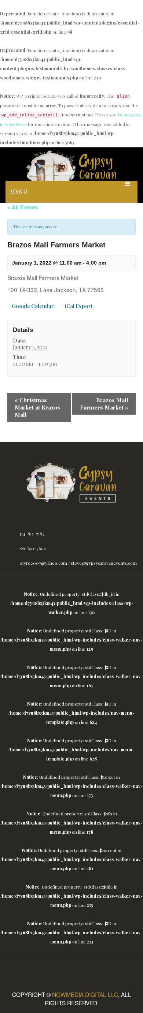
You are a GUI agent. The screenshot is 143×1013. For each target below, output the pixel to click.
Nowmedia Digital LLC (85, 994)
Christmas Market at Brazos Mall (37, 407)
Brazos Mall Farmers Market (104, 403)
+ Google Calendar (30, 306)
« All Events (22, 207)
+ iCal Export (76, 306)
